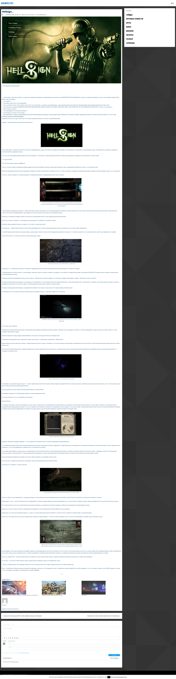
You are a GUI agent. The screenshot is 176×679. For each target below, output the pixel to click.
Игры (29, 14)
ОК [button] (108, 677)
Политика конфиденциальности (119, 677)
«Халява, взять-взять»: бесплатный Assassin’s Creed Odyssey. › (103, 616)
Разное (129, 39)
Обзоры (33, 14)
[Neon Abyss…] (101, 588)
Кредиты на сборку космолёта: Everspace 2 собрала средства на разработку (20, 595)
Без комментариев (41, 14)
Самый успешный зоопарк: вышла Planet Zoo (52, 595)
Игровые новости (134, 19)
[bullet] (14, 638)
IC (5, 605)
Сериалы (130, 43)
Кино (128, 27)
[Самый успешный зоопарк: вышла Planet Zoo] (61, 588)
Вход (172, 3)
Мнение (130, 31)
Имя (9, 643)
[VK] (4, 643)
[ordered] (12, 638)
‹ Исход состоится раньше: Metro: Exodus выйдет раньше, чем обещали (22, 616)
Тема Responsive (25, 674)
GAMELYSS (7, 3)
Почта (10, 647)
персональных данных (24, 652)
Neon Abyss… (85, 595)
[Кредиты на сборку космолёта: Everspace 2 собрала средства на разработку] (21, 588)
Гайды (129, 15)
